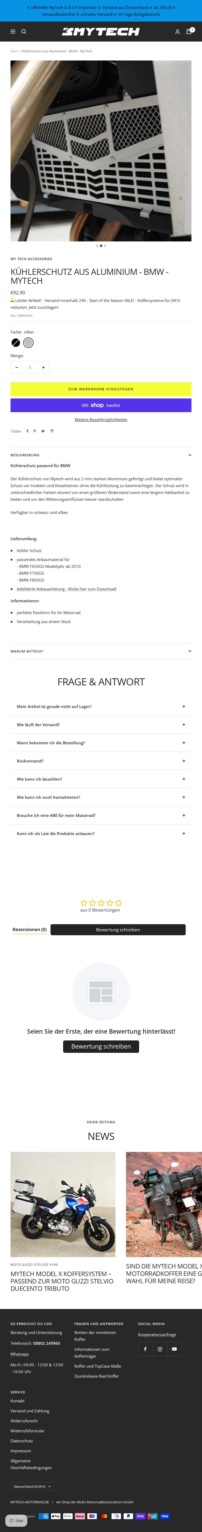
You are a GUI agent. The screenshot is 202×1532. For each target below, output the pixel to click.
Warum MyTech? (27, 651)
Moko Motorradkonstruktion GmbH (105, 1502)
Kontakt (17, 1400)
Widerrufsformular (27, 1430)
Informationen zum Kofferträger (91, 1353)
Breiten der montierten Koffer (95, 1336)
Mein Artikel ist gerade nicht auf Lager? (54, 706)
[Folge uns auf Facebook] (145, 1349)
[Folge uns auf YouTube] (174, 1349)
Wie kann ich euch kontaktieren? (48, 797)
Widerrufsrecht (24, 1420)
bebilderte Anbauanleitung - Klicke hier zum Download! (67, 588)
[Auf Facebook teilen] (28, 431)
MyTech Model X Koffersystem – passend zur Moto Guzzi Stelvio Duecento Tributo (62, 1281)
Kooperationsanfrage (157, 1334)
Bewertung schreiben (118, 930)
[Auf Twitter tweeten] (43, 431)
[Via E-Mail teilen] (51, 431)
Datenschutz (22, 1440)
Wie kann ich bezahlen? (39, 779)
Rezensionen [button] (30, 929)
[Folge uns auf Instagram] (160, 1349)
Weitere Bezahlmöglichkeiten (101, 419)
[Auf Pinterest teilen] (34, 431)
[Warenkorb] (188, 31)
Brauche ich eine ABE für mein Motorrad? (56, 815)
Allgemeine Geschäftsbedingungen (31, 1464)
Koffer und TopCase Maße (97, 1366)
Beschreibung (25, 455)
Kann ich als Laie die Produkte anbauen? (56, 833)
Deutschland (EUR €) (30, 1486)
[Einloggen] (177, 31)
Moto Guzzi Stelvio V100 (34, 1264)
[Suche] (24, 31)
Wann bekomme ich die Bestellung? (51, 742)
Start (14, 51)
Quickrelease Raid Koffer (96, 1376)
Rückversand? (30, 761)
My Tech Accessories (31, 258)
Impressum (21, 1450)
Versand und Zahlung (30, 1410)
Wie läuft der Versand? (38, 724)
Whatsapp (20, 1354)
